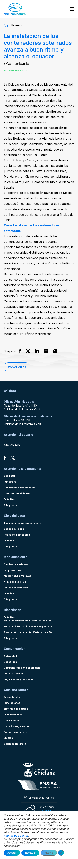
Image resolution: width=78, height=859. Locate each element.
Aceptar (11, 852)
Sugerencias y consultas (18, 679)
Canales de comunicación (19, 487)
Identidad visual (13, 673)
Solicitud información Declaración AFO (27, 620)
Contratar (9, 476)
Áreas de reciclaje (15, 581)
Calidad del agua (14, 528)
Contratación (12, 720)
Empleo (8, 738)
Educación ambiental (16, 587)
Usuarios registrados (16, 726)
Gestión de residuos (16, 564)
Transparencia (13, 714)
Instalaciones (12, 703)
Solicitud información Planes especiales (28, 626)
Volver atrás (17, 367)
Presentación (12, 697)
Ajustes (49, 852)
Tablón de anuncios (15, 732)
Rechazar (30, 852)
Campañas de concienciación (22, 667)
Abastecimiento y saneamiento (22, 523)
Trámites (9, 499)
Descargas (10, 661)
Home (15, 25)
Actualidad (10, 656)
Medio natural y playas (17, 576)
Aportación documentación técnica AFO (28, 632)
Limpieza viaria (13, 570)
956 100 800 (12, 445)
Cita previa (10, 505)
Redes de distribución (17, 534)
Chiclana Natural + (15, 743)
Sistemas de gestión (16, 708)
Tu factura (10, 481)
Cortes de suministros (17, 493)
